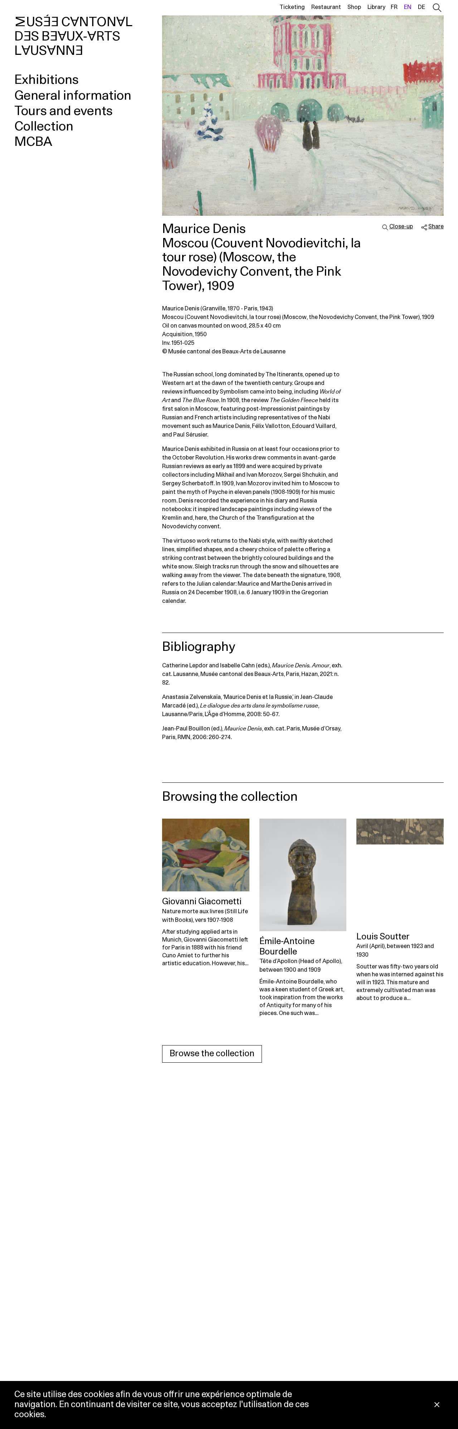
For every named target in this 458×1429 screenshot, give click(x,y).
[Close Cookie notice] (437, 1405)
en (407, 7)
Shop (354, 7)
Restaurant (326, 7)
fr (394, 7)
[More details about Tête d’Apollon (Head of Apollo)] (303, 875)
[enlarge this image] (303, 115)
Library (376, 7)
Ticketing (292, 7)
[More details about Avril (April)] (400, 873)
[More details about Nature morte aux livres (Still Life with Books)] (205, 855)
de (421, 7)
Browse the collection (212, 1053)
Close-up (401, 226)
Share (436, 226)
